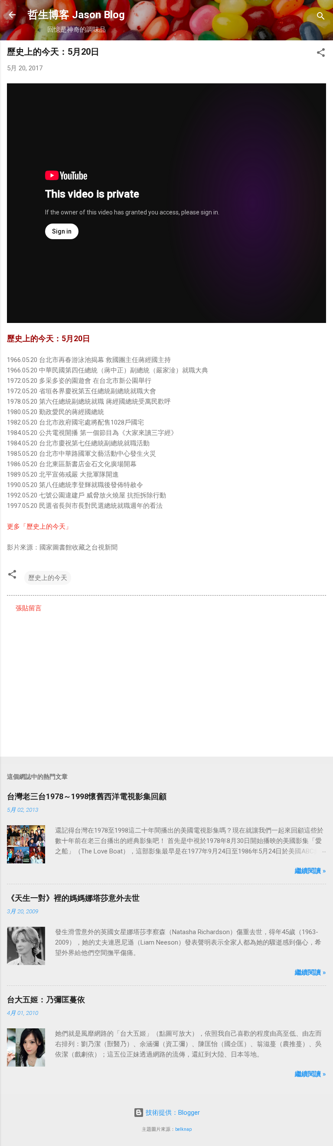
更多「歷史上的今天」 (39, 526)
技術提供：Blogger (172, 1112)
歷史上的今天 (47, 578)
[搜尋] (321, 17)
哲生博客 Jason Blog (76, 15)
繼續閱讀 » (310, 871)
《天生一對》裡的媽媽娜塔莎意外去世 (73, 897)
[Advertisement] (166, 682)
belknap (183, 1129)
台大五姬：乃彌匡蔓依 (46, 999)
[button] (321, 54)
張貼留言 (29, 608)
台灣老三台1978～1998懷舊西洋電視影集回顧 (86, 796)
